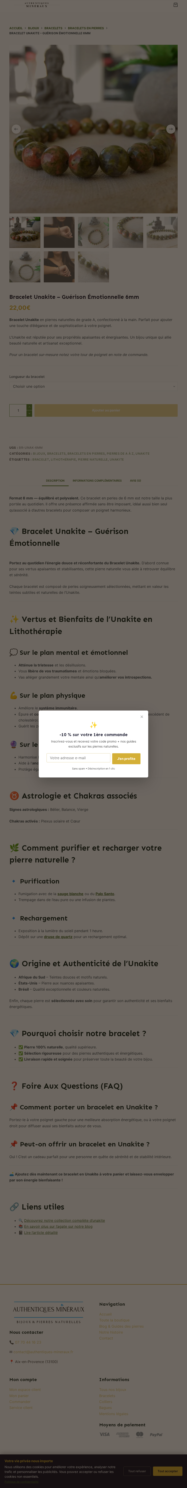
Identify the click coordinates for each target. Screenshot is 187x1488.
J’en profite (126, 759)
